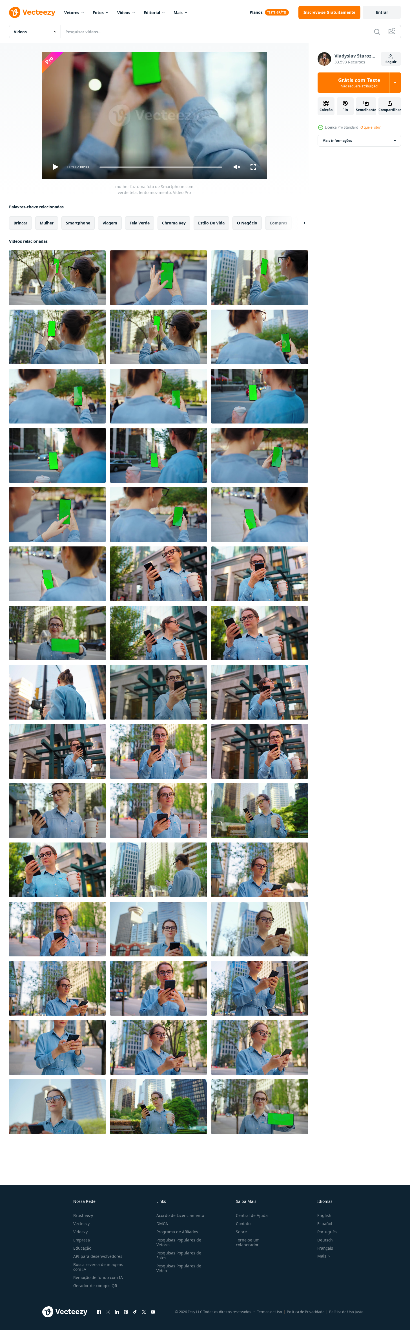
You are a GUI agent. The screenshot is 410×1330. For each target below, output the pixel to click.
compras (278, 223)
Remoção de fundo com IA (98, 1277)
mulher (47, 223)
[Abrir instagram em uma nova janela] (108, 1311)
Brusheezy (83, 1215)
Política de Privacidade (305, 1311)
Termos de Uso (269, 1311)
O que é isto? (370, 127)
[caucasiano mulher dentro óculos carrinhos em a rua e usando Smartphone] (158, 573)
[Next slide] (300, 223)
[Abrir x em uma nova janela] (144, 1311)
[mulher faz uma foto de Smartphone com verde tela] (57, 337)
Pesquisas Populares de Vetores (178, 1242)
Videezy (80, 1231)
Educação (82, 1248)
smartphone (78, 223)
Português (327, 1231)
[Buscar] (377, 31)
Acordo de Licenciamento (180, 1215)
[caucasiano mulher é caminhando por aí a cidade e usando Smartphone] (259, 869)
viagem (110, 223)
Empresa (81, 1240)
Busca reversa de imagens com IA (98, 1267)
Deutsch (325, 1240)
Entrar (382, 12)
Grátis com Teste (359, 83)
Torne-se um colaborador (248, 1242)
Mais (178, 12)
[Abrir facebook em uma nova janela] (99, 1311)
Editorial (152, 12)
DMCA (162, 1223)
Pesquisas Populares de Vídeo (178, 1268)
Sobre (241, 1231)
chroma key (174, 223)
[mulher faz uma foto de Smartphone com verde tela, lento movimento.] (57, 277)
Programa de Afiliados (177, 1231)
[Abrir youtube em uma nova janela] (153, 1311)
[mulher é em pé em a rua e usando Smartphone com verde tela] (259, 337)
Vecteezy (81, 1223)
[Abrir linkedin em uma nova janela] (117, 1311)
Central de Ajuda (252, 1215)
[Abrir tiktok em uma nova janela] (135, 1311)
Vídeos (123, 12)
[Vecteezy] (32, 12)
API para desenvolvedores (97, 1256)
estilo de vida (211, 223)
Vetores (71, 12)
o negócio (247, 223)
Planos (256, 12)
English (324, 1215)
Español (324, 1223)
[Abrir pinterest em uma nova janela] (126, 1311)
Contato (243, 1223)
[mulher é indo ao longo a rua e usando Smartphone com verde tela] (259, 514)
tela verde (140, 223)
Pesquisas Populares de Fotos (178, 1255)
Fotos (98, 12)
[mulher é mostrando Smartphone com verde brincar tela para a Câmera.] (57, 633)
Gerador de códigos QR (95, 1285)
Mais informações (337, 140)
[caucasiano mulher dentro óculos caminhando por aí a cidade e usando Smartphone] (158, 869)
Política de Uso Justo (346, 1311)
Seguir (390, 61)
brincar (20, 223)
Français (325, 1248)
